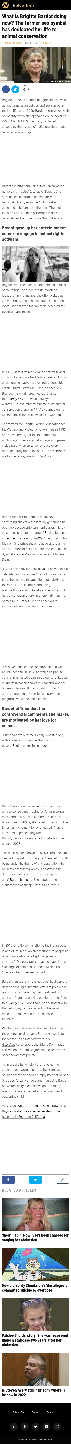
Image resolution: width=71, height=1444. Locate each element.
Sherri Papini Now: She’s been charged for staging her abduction (35, 1237)
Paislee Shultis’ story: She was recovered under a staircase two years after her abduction (35, 1340)
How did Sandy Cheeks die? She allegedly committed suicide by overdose (34, 1287)
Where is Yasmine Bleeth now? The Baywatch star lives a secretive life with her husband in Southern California (34, 1111)
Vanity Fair (15, 399)
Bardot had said (21, 880)
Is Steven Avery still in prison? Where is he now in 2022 (33, 1392)
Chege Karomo (13, 42)
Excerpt (48, 42)
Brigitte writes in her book (30, 746)
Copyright (37, 1412)
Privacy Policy (20, 1412)
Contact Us (52, 1412)
